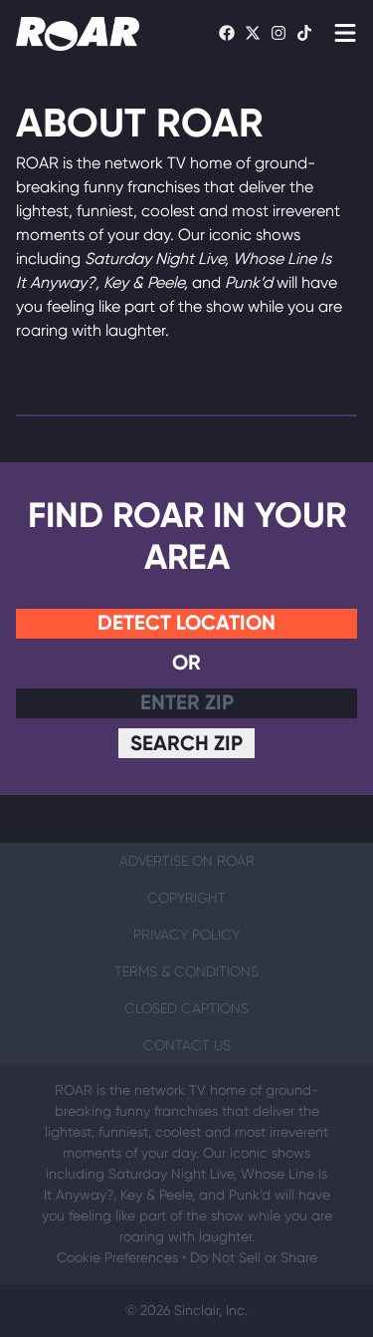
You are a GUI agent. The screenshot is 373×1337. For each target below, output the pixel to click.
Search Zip (186, 742)
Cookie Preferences (117, 1257)
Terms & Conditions (186, 971)
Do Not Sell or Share (253, 1257)
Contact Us (187, 1045)
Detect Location (186, 622)
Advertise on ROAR (187, 861)
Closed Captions (186, 1008)
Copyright (186, 898)
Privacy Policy (186, 934)
